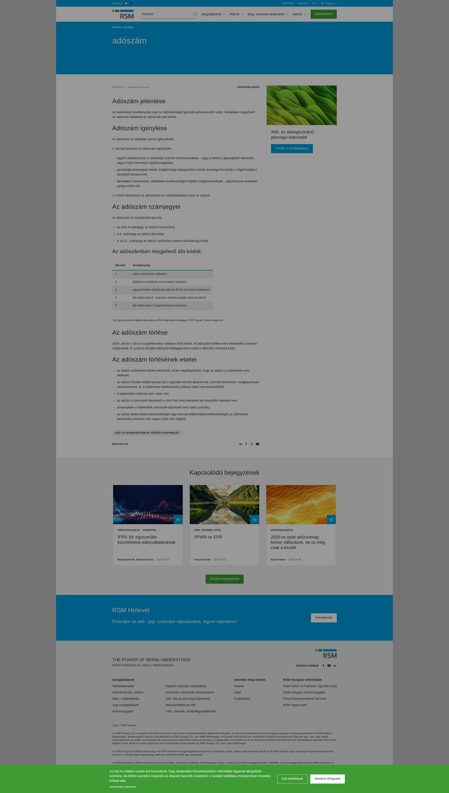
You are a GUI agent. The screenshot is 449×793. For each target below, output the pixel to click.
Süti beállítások (292, 778)
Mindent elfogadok (327, 778)
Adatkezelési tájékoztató (122, 786)
